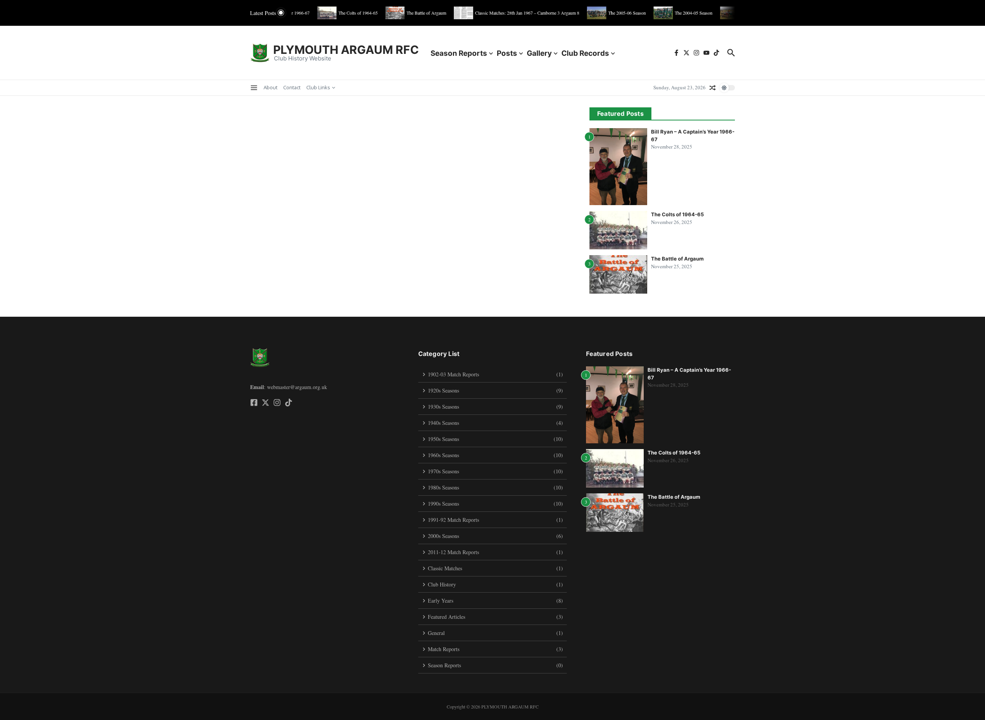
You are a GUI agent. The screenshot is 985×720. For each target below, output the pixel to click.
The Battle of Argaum (677, 259)
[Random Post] (713, 88)
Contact (292, 87)
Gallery (539, 53)
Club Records (585, 53)
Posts (507, 53)
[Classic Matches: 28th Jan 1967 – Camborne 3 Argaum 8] (456, 13)
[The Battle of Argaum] (387, 13)
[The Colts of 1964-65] (319, 13)
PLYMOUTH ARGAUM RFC (346, 50)
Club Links (318, 87)
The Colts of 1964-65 (677, 214)
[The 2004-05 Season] (655, 13)
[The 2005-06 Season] (589, 13)
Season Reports (459, 53)
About (270, 87)
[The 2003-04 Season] (722, 13)
